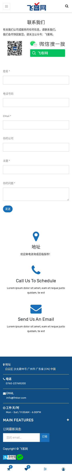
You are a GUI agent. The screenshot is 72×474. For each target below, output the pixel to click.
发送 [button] (7, 208)
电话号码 (8, 93)
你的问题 (8, 183)
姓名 (5, 71)
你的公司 (8, 138)
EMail (6, 116)
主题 (5, 160)
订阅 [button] (44, 436)
